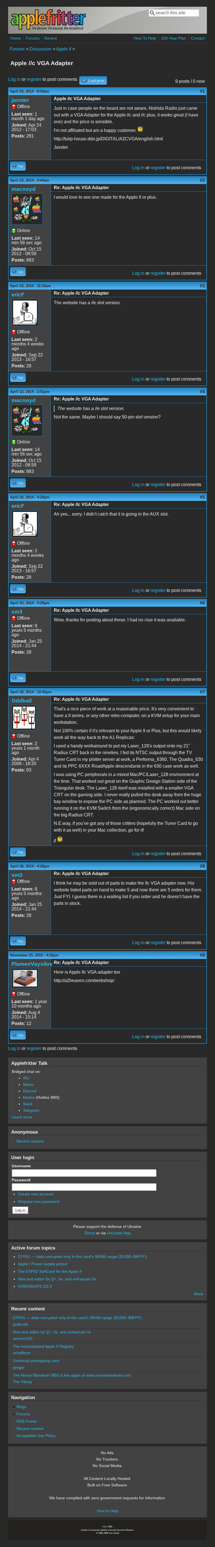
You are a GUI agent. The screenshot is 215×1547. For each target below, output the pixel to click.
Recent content (30, 1141)
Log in (14, 79)
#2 (202, 180)
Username (22, 1166)
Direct (90, 1233)
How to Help (107, 1511)
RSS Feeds (27, 1421)
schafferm (22, 1353)
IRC (26, 1078)
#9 (202, 955)
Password (22, 1180)
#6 (202, 603)
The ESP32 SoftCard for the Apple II (50, 1271)
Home (15, 38)
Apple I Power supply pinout (42, 1264)
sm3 (16, 612)
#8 (202, 866)
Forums (32, 38)
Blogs (21, 1406)
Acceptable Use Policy (36, 1435)
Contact (198, 38)
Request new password (38, 1201)
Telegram (31, 1110)
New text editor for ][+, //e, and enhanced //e (57, 1279)
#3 (202, 285)
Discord (29, 1091)
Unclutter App (119, 1233)
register (34, 79)
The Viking (22, 1381)
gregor (19, 1367)
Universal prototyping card (36, 1360)
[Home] (48, 29)
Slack (27, 1104)
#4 (202, 391)
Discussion (40, 49)
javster (20, 100)
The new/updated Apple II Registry (43, 1346)
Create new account (35, 1194)
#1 (202, 91)
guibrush (20, 1324)
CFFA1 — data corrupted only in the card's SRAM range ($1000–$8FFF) (82, 1256)
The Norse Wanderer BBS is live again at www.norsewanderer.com (72, 1375)
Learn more (22, 1117)
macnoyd (23, 189)
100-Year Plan (173, 38)
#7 (202, 692)
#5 (202, 497)
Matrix (28, 1084)
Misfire (29, 1097)
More (198, 1294)
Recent (50, 38)
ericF (17, 295)
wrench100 (22, 1338)
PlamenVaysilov (32, 964)
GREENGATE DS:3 (35, 1286)
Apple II (63, 49)
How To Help (145, 38)
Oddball (21, 701)
